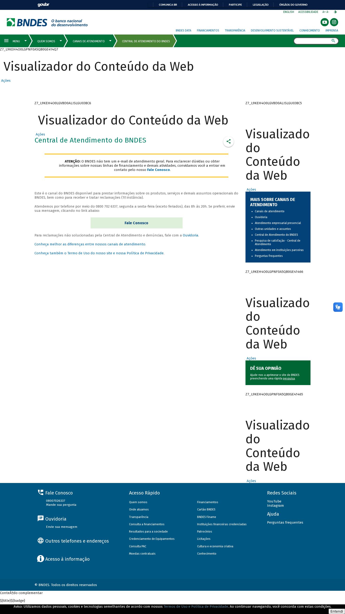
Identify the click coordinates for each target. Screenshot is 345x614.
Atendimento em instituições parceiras (279, 250)
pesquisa (289, 378)
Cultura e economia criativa (215, 546)
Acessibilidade (308, 12)
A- (328, 12)
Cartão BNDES (206, 509)
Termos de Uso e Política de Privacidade (196, 606)
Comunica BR (168, 4)
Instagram (275, 505)
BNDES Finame (206, 517)
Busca (289, 41)
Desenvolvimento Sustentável (272, 30)
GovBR (43, 5)
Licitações (204, 539)
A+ (324, 12)
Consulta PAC (137, 546)
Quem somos (138, 502)
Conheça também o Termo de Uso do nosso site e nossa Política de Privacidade (99, 253)
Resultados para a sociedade (148, 531)
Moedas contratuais (142, 553)
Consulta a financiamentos (147, 524)
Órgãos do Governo (293, 4)
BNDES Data (183, 30)
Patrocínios (204, 531)
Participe (235, 4)
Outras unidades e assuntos (273, 229)
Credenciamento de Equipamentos (152, 539)
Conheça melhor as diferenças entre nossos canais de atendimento (89, 244)
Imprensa (332, 30)
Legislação (260, 4)
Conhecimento (309, 30)
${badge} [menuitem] (12, 601)
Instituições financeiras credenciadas (222, 524)
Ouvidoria (190, 235)
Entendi (336, 611)
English (288, 12)
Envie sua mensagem (61, 527)
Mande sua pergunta (61, 505)
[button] (5, 80)
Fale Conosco (136, 223)
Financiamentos (208, 30)
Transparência (235, 30)
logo (47, 22)
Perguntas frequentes (269, 256)
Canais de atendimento (269, 211)
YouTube (274, 501)
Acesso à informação (203, 4)
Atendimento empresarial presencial (278, 223)
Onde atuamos (139, 509)
